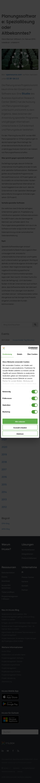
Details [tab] (19, 354)
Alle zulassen (20, 422)
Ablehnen (20, 434)
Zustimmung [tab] (7, 354)
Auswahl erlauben (20, 428)
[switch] (34, 398)
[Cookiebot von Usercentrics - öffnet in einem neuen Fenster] (28, 348)
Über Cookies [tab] (32, 354)
